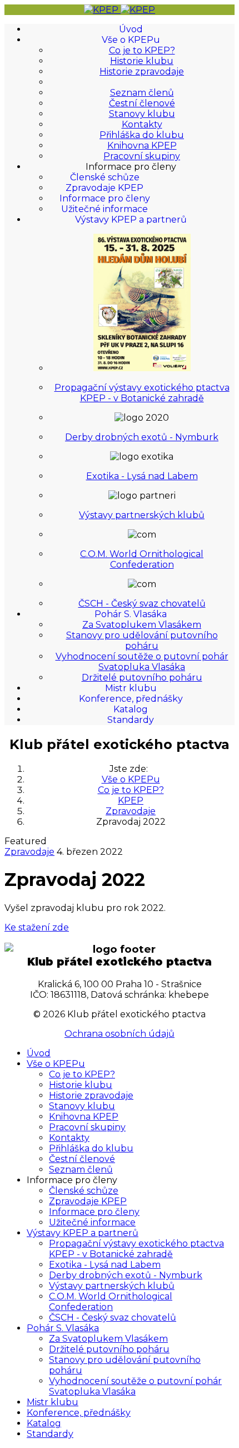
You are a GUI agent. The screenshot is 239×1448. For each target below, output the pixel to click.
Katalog (130, 709)
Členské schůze (105, 177)
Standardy (130, 720)
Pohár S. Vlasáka (130, 614)
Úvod (131, 29)
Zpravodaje (29, 851)
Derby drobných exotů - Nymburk (141, 437)
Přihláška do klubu (141, 135)
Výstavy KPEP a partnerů (131, 219)
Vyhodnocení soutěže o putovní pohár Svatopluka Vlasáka (142, 661)
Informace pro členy (104, 198)
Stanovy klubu (142, 114)
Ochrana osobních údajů (119, 1033)
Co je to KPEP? (142, 50)
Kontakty (142, 124)
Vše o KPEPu (131, 40)
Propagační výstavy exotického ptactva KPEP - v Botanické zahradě (142, 392)
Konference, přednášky (131, 698)
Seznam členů (142, 92)
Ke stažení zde (36, 927)
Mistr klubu (131, 688)
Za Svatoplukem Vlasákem (141, 624)
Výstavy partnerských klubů (142, 515)
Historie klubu (141, 61)
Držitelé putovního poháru (142, 677)
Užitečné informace (104, 209)
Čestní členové (142, 103)
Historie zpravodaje (141, 71)
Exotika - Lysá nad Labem (142, 476)
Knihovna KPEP (142, 145)
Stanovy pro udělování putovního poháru (142, 640)
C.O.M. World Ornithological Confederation (141, 559)
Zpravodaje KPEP (104, 188)
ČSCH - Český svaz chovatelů (142, 603)
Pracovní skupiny (141, 156)
